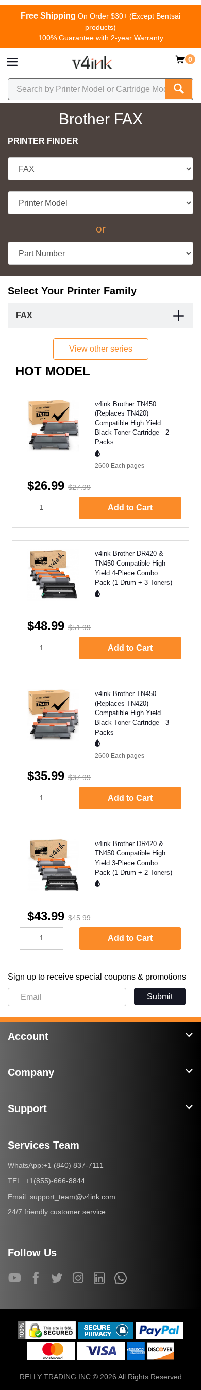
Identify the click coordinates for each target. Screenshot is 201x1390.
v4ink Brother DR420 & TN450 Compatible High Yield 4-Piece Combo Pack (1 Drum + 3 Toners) (133, 568)
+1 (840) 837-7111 (73, 1165)
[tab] (100, 315)
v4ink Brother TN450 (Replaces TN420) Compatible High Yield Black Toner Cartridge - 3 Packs (132, 713)
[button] (179, 316)
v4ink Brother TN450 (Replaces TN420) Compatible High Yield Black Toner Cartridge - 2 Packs (132, 423)
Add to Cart (130, 507)
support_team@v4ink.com (72, 1197)
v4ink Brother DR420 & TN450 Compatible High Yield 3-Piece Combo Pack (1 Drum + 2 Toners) (133, 858)
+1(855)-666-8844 (55, 1181)
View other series (100, 348)
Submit (160, 996)
